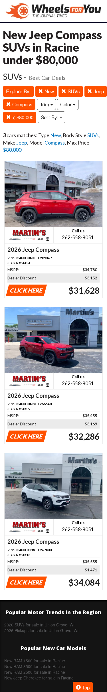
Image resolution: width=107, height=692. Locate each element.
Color (66, 104)
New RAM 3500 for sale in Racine (34, 666)
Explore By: (18, 91)
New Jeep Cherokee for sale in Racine (39, 678)
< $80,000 (22, 117)
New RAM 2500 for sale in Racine (34, 672)
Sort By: (50, 117)
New (48, 91)
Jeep (98, 91)
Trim (45, 104)
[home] (53, 11)
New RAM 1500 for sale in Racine (34, 660)
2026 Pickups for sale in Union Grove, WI (41, 630)
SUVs (73, 91)
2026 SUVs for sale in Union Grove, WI (39, 625)
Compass (22, 104)
